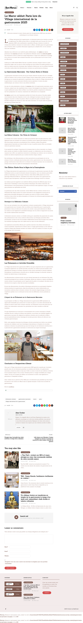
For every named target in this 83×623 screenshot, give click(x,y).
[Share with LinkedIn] (39, 30)
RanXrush (75, 609)
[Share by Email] (52, 30)
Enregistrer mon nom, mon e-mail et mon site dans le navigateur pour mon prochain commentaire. (26, 562)
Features (29, 7)
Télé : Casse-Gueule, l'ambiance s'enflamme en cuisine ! (37, 477)
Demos (22, 7)
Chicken (41, 7)
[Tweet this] (37, 30)
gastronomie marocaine (25, 399)
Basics (36, 7)
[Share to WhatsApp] (44, 30)
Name (6, 547)
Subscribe (55, 1)
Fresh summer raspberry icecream (66, 222)
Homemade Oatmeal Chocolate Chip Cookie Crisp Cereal (72, 151)
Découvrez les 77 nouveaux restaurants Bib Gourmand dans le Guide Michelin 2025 (72, 140)
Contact (46, 592)
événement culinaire (11, 399)
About (51, 7)
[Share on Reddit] (49, 30)
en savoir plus (68, 29)
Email (6, 551)
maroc (34, 399)
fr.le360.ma (11, 386)
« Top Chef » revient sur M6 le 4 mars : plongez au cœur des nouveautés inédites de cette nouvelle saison (36, 457)
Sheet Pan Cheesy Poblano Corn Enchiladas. (72, 161)
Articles (18, 427)
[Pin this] (42, 30)
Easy (46, 7)
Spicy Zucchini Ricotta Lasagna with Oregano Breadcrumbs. (72, 130)
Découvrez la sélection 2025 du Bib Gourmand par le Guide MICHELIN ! (72, 120)
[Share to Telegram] (47, 30)
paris (40, 399)
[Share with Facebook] (34, 30)
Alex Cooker (20, 413)
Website (7, 555)
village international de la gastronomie (15, 401)
